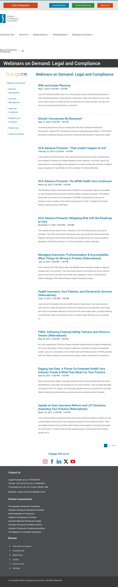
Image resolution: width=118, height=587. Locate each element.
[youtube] (73, 461)
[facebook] (52, 461)
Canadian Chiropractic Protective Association (26, 528)
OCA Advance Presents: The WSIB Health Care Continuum (75, 181)
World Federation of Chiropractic (21, 514)
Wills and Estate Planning (54, 85)
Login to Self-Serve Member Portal (31, 492)
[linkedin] (59, 461)
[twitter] (66, 461)
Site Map (16, 568)
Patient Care (13, 128)
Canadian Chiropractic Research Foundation (26, 510)
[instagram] (45, 461)
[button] (23, 51)
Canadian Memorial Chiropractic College (24, 521)
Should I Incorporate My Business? (60, 118)
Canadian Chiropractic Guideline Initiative (25, 525)
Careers (16, 559)
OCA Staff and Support (22, 546)
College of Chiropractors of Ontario (22, 517)
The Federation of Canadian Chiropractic (24, 532)
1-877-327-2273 (22, 483)
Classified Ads (18, 551)
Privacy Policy (18, 564)
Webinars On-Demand (16, 83)
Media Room (18, 555)
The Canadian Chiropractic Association (24, 506)
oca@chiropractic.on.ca (17, 480)
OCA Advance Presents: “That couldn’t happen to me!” (72, 148)
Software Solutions (16, 134)
